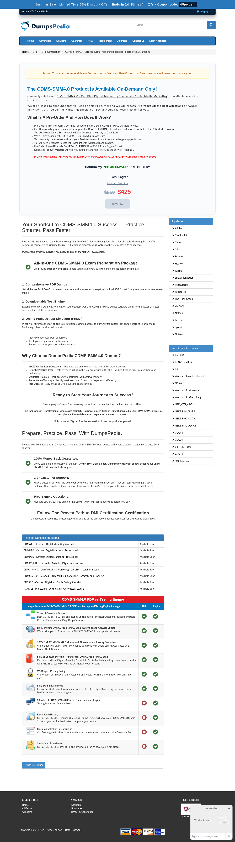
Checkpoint (180, 235)
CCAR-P (178, 433)
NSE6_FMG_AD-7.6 (185, 426)
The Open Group (183, 299)
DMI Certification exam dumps (89, 464)
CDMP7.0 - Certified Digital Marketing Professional (51, 550)
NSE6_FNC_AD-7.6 (184, 419)
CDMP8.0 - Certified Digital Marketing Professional (51, 557)
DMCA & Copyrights (82, 812)
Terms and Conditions (117, 183)
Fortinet (178, 257)
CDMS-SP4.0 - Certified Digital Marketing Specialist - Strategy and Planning (64, 576)
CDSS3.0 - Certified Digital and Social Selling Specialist (52, 582)
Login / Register (157, 41)
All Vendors (45, 41)
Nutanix (178, 334)
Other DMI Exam (34, 765)
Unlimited (122, 41)
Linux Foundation (184, 278)
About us (76, 805)
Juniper (178, 271)
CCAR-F (178, 454)
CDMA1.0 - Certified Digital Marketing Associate (49, 544)
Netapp (178, 313)
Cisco (177, 242)
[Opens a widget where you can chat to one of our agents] (211, 822)
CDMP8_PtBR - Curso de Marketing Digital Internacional (53, 563)
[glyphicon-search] (211, 25)
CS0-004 (179, 355)
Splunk (178, 327)
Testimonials (105, 41)
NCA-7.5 (179, 383)
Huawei (178, 264)
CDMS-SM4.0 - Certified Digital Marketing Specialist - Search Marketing (62, 570)
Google (178, 320)
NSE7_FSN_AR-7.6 (184, 411)
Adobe (178, 228)
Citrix (177, 249)
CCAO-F (179, 440)
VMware (179, 306)
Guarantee (76, 41)
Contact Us (138, 41)
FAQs (90, 41)
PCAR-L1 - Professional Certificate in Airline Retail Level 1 (54, 589)
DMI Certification (51, 52)
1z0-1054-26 (181, 461)
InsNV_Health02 (183, 362)
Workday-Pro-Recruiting (187, 397)
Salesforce (180, 292)
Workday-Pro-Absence (186, 390)
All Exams (61, 41)
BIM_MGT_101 (182, 447)
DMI (35, 52)
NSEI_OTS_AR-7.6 (184, 404)
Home (30, 41)
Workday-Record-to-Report (189, 376)
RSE (176, 369)
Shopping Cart (206, 12)
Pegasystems (181, 285)
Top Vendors (178, 221)
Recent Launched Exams (185, 348)
